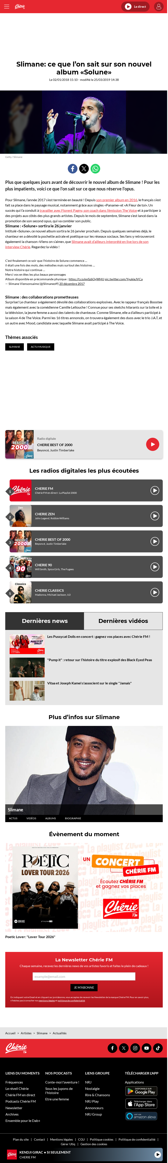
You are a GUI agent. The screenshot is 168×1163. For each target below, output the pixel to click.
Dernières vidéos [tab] (123, 620)
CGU (81, 1139)
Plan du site (21, 1139)
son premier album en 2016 (116, 200)
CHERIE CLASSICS (49, 590)
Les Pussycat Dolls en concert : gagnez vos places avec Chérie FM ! (98, 636)
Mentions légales (61, 1139)
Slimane (15, 809)
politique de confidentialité (71, 1000)
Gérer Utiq (68, 1144)
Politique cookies (101, 1139)
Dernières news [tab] (45, 620)
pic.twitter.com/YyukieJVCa (124, 279)
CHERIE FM (44, 488)
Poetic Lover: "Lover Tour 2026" (30, 937)
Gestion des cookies (93, 1144)
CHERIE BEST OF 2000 (54, 445)
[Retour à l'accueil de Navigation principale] (19, 6)
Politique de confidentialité (137, 1139)
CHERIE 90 (43, 565)
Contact (39, 1139)
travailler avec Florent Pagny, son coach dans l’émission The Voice (88, 210)
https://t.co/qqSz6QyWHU (86, 279)
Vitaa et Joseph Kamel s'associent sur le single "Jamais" (89, 683)
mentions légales (47, 1000)
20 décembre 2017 (72, 284)
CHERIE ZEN (45, 514)
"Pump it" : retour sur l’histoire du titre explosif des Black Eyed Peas (99, 660)
